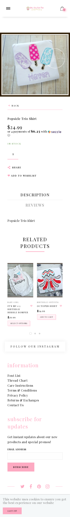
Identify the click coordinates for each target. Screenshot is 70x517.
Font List (14, 376)
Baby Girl (13, 302)
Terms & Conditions (22, 390)
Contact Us (15, 405)
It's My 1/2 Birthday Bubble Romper (17, 309)
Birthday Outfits (48, 302)
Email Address (16, 449)
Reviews (35, 205)
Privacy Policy (17, 395)
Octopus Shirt (47, 305)
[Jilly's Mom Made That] (35, 8)
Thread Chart (17, 380)
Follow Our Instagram (35, 346)
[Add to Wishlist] (31, 305)
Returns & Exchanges (23, 400)
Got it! (12, 510)
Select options (18, 323)
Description (35, 195)
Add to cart (46, 317)
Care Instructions (20, 385)
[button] (35, 133)
